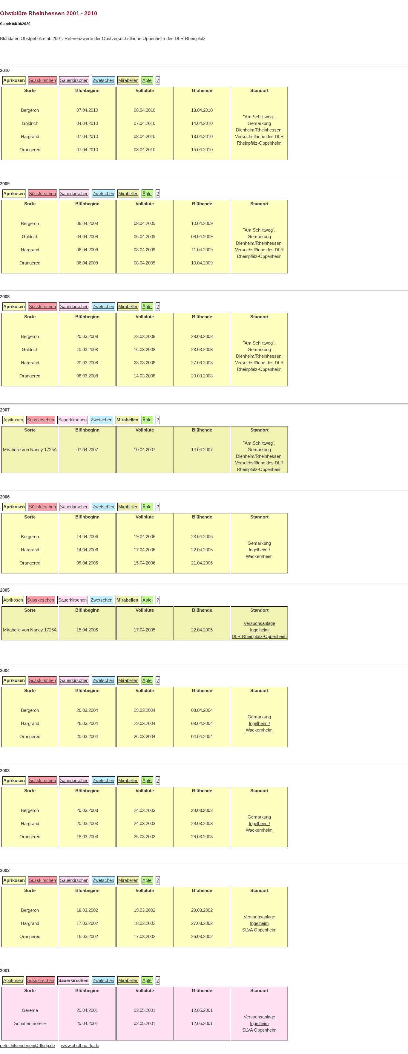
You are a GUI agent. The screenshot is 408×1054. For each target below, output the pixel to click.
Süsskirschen (42, 80)
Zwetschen (103, 80)
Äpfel (147, 80)
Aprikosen (13, 419)
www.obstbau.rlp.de (80, 1045)
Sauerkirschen (74, 80)
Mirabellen (128, 80)
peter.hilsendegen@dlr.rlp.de (27, 1045)
